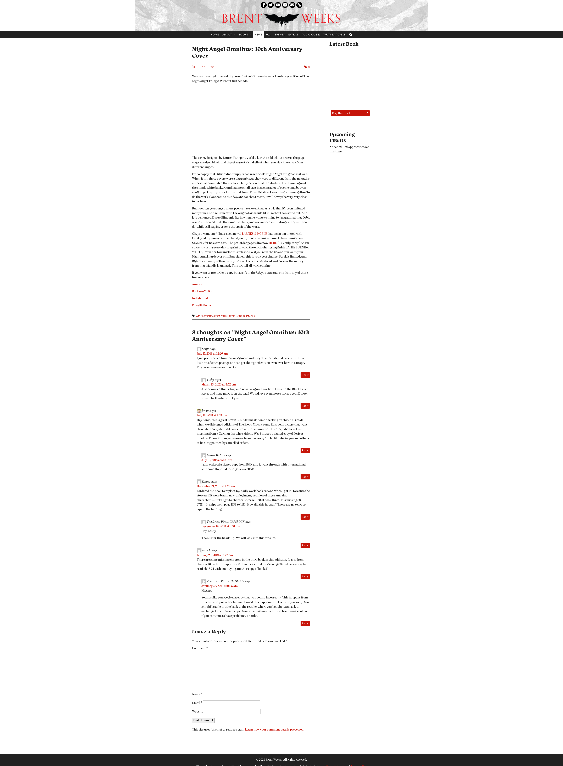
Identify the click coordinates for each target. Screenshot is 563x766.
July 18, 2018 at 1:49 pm (212, 415)
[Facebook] (264, 5)
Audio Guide (311, 34)
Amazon (198, 284)
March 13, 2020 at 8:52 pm (218, 384)
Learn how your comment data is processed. (274, 729)
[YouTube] (278, 5)
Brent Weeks (221, 315)
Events (280, 34)
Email (197, 703)
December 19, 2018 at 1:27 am (216, 486)
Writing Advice (334, 34)
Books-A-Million (202, 291)
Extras (293, 34)
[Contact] (292, 5)
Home (215, 34)
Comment (200, 648)
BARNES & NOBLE (254, 234)
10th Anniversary (204, 315)
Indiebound (200, 298)
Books (243, 34)
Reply (305, 375)
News (258, 34)
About (227, 34)
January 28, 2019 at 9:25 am (219, 586)
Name (197, 694)
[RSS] (299, 5)
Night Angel (249, 315)
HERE (273, 243)
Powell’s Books (201, 305)
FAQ (268, 34)
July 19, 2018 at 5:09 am (216, 460)
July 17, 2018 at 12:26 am (212, 353)
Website (197, 711)
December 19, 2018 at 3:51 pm (220, 526)
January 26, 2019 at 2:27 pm (215, 555)
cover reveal (235, 315)
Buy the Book (341, 113)
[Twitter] (271, 5)
